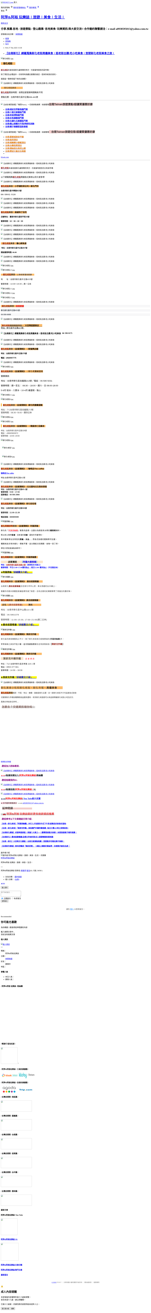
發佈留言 (5, 901)
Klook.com (5, 157)
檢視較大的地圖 (6, 761)
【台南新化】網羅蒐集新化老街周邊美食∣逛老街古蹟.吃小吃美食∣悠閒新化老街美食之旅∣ (60, 53)
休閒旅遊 (19, 34)
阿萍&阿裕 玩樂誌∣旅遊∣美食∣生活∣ (33, 17)
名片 (7, 44)
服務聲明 (96, 1282)
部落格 (8, 41)
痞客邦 (23, 871)
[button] (75, 325)
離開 (12, 1308)
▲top (3, 883)
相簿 (7, 39)
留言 (28, 871)
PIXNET (58, 1282)
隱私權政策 (88, 1282)
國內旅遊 (18, 877)
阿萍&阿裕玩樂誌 (8, 858)
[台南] (17, 879)
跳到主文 (4, 23)
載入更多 (5, 887)
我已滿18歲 (5, 1308)
